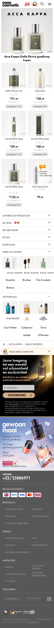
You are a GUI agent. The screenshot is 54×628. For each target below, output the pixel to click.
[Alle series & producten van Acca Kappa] (27, 14)
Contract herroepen (17, 523)
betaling (10, 516)
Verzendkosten (14, 509)
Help (34, 538)
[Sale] (27, 4)
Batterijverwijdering (17, 552)
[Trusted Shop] (35, 4)
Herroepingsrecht (16, 574)
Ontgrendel (17, 395)
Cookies (10, 581)
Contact (10, 545)
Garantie (37, 509)
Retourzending (40, 516)
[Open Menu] (11, 4)
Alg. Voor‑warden (38, 567)
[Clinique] (12, 599)
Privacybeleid (14, 404)
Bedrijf (9, 567)
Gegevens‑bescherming (39, 574)
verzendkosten (33, 622)
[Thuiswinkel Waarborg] (16, 612)
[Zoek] (42, 4)
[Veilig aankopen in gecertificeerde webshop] (29, 612)
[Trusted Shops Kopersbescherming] (6, 612)
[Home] (4, 344)
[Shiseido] (33, 599)
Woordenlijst (40, 545)
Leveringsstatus (15, 538)
